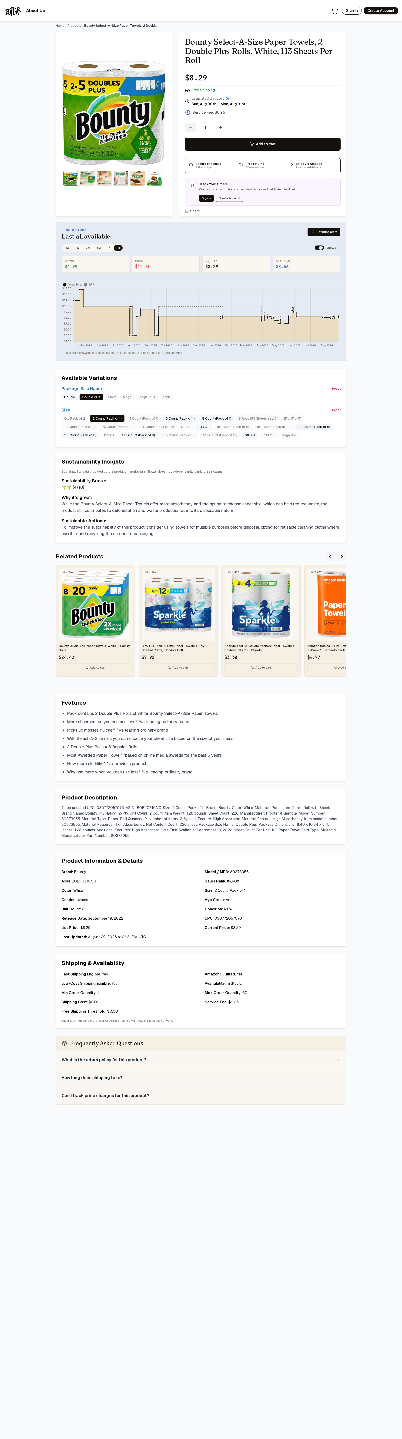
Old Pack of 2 (74, 418)
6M (99, 248)
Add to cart (266, 144)
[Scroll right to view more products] (341, 556)
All (118, 248)
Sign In (352, 10)
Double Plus (91, 397)
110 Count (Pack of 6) (233, 427)
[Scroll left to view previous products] (330, 556)
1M (78, 248)
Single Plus (147, 397)
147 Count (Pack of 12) (220, 435)
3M (88, 248)
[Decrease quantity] (190, 127)
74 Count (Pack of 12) (157, 427)
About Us (35, 10)
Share (195, 211)
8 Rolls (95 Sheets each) (257, 418)
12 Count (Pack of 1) (79, 427)
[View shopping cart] (334, 10)
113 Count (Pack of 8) (80, 435)
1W (68, 248)
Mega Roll (289, 435)
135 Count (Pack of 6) (178, 435)
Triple (167, 397)
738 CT (268, 435)
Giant (112, 397)
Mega (127, 397)
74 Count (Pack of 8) (118, 427)
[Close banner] (334, 184)
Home (60, 25)
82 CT (186, 427)
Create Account (381, 10)
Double (69, 397)
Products (74, 25)
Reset (336, 389)
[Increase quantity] (220, 127)
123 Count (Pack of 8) (138, 435)
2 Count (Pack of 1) (107, 418)
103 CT (203, 427)
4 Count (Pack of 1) (143, 418)
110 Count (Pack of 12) (274, 427)
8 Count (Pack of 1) (216, 418)
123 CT (109, 435)
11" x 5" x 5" (292, 418)
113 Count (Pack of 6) (314, 427)
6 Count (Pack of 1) (180, 418)
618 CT (250, 435)
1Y (108, 248)
